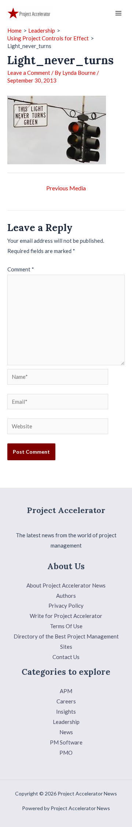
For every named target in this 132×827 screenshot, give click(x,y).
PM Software (66, 742)
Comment (20, 269)
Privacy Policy (66, 605)
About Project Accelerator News (66, 585)
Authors (66, 595)
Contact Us (66, 657)
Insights (66, 711)
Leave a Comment (28, 72)
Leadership (66, 721)
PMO (66, 752)
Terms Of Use (66, 626)
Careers (66, 701)
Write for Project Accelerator (66, 615)
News (66, 732)
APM (66, 691)
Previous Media (66, 187)
